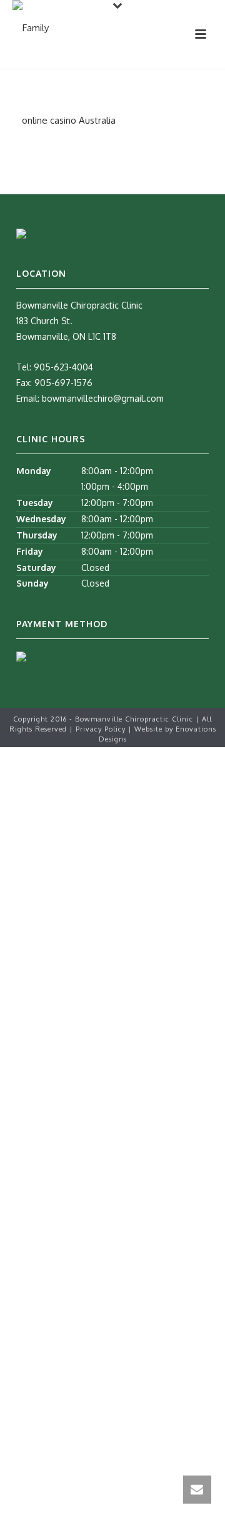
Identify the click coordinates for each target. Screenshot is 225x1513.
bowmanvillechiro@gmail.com (103, 398)
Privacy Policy (102, 729)
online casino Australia (69, 120)
